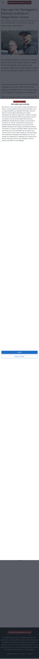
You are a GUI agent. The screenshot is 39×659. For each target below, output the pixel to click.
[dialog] (19, 329)
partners (11, 107)
